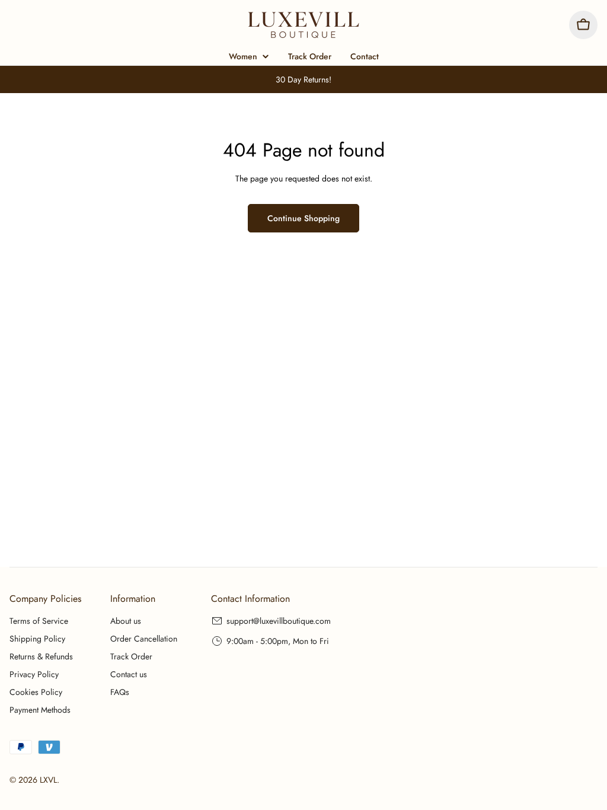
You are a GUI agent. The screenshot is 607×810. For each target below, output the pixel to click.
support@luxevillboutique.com (278, 621)
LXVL (48, 780)
